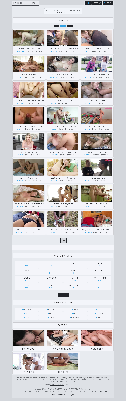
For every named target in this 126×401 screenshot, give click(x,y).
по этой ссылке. (103, 392)
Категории (108, 3)
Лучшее (63, 26)
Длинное (70, 26)
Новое (56, 26)
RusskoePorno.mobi (57, 385)
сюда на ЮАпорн (63, 12)
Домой (54, 395)
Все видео (97, 3)
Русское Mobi (25, 2)
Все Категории (63, 295)
